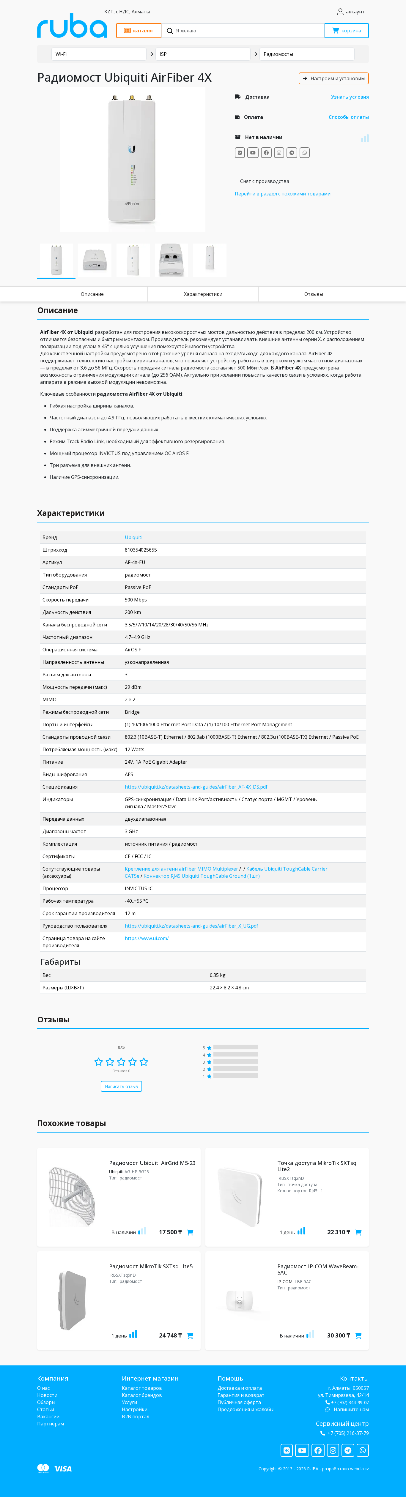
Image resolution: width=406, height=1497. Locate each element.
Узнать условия (350, 97)
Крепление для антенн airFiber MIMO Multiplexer (181, 869)
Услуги (129, 1402)
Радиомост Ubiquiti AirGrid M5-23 (152, 1162)
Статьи (45, 1409)
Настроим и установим (337, 78)
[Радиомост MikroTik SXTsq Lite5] (72, 1301)
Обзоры (46, 1402)
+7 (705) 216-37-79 (348, 1433)
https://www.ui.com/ (147, 938)
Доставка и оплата (240, 1388)
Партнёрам (50, 1423)
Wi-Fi (61, 54)
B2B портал (135, 1416)
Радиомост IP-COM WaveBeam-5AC (318, 1269)
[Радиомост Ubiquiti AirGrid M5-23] (72, 1197)
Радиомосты (278, 54)
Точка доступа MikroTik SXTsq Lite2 (316, 1166)
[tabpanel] (132, 159)
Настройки (134, 1409)
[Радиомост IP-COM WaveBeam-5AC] (240, 1301)
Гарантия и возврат (241, 1395)
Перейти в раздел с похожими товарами (283, 193)
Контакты (354, 1378)
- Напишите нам (349, 1409)
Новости (47, 1395)
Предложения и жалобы (245, 1409)
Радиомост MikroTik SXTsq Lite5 (151, 1266)
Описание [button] (57, 310)
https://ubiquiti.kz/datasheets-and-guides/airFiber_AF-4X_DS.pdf (196, 787)
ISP (163, 54)
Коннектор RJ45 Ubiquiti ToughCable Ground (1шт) (202, 876)
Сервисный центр (342, 1423)
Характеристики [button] (71, 513)
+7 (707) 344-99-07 (350, 1402)
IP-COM (284, 1281)
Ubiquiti (133, 537)
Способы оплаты (349, 117)
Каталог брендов (142, 1395)
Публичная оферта (239, 1402)
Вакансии (48, 1416)
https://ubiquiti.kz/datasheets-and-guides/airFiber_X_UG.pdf (191, 926)
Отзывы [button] (53, 1019)
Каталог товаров (142, 1388)
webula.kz (359, 1468)
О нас (43, 1388)
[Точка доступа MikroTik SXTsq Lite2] (240, 1197)
